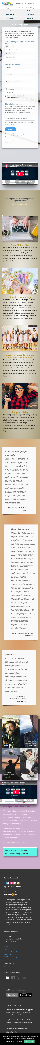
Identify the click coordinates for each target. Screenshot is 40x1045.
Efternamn (9, 75)
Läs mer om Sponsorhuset (11, 952)
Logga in (30, 18)
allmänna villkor (19, 136)
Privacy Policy (8, 954)
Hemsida (8, 54)
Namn (7, 47)
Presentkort (10, 14)
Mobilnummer (10, 89)
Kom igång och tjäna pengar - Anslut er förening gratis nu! (17, 852)
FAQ (5, 949)
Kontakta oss (8, 947)
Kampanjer (30, 14)
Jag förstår (29, 1041)
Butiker (10, 11)
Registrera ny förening (10, 957)
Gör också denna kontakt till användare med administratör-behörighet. (18, 96)
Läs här (12, 124)
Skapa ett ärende (8, 967)
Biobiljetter (30, 11)
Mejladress (9, 82)
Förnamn (8, 68)
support (14, 142)
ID (6, 115)
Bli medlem (10, 18)
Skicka (10, 129)
